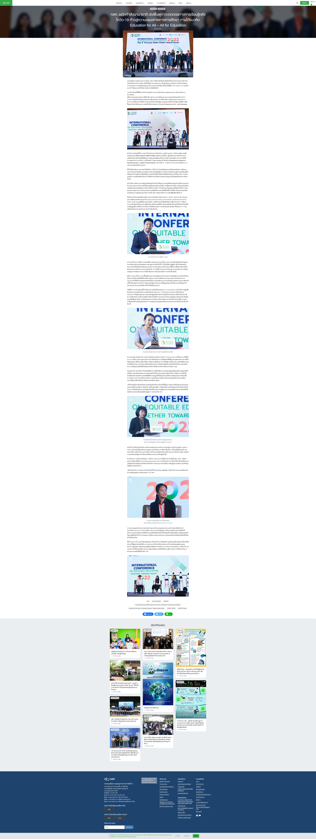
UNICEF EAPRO (171, 608)
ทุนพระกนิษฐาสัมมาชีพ (183, 793)
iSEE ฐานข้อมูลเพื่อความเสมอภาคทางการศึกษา (185, 809)
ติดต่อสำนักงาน (199, 792)
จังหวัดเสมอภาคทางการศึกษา (184, 815)
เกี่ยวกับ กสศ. (163, 779)
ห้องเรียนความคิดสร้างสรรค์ (184, 817)
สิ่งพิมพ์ (146, 664)
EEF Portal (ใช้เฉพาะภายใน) (166, 806)
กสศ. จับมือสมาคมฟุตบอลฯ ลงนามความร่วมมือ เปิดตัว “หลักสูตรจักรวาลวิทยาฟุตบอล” (124, 719)
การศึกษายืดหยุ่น (181, 806)
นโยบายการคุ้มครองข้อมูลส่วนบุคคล (203, 808)
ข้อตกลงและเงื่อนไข (200, 789)
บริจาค (305, 2)
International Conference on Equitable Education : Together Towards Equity (146, 608)
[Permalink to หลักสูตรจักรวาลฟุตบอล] (158, 684)
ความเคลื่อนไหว (161, 3)
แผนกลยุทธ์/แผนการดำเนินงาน (167, 786)
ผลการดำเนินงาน (164, 789)
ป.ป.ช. (109, 818)
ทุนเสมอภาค (180, 781)
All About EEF (161, 9)
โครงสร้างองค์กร (163, 792)
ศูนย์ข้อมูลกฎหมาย (164, 800)
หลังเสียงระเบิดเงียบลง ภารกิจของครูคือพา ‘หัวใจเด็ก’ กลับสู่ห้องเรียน (124, 652)
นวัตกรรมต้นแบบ (182, 797)
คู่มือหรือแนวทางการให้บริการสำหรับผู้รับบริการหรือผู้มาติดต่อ (167, 803)
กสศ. (148, 601)
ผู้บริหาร (161, 797)
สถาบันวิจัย (129, 3)
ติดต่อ (180, 3)
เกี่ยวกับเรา (119, 3)
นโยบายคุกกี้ (133, 837)
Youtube (200, 816)
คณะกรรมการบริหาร (164, 794)
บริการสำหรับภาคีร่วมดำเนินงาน (203, 794)
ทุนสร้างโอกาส (140, 3)
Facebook (197, 816)
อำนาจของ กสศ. (163, 784)
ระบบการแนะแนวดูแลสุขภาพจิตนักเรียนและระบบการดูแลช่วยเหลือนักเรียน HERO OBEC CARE (185, 801)
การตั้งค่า (178, 836)
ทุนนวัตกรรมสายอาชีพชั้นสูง (184, 784)
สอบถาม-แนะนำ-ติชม (201, 805)
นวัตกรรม (150, 3)
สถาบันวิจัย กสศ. (200, 784)
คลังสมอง (172, 3)
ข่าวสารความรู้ (153, 9)
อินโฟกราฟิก (180, 630)
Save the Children (156, 601)
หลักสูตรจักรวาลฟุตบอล (151, 707)
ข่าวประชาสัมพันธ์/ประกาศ (202, 802)
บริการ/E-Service (200, 797)
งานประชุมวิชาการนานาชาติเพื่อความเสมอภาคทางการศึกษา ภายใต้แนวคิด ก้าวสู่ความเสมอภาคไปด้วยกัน (157, 605)
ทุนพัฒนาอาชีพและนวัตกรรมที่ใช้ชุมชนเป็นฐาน (185, 789)
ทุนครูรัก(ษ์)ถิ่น (181, 786)
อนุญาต (196, 836)
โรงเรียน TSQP (181, 812)
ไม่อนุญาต (186, 836)
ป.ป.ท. (120, 818)
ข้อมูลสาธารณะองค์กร (165, 781)
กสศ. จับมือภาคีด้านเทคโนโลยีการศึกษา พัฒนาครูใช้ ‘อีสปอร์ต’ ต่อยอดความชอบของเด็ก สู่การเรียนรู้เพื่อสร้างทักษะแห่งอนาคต (158, 653)
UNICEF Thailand (182, 608)
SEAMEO (166, 601)
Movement (114, 630)
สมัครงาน (188, 3)
